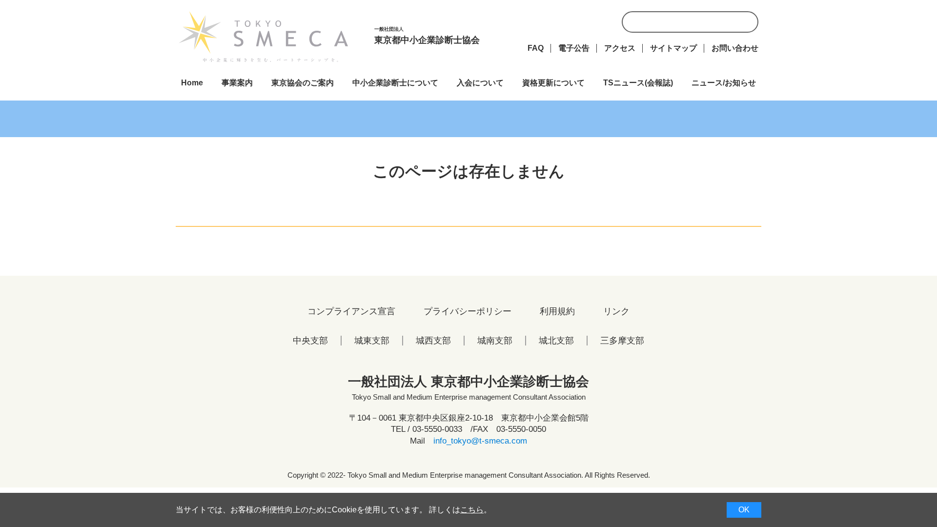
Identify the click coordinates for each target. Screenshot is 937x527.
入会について (480, 83)
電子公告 (574, 48)
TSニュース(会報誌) (638, 83)
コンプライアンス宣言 (351, 311)
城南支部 (494, 340)
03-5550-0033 (437, 429)
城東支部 (371, 340)
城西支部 (433, 340)
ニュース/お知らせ (724, 83)
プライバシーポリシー (467, 311)
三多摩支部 (622, 340)
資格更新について (553, 83)
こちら (472, 510)
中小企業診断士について (395, 83)
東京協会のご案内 (302, 83)
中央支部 (310, 340)
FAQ (536, 48)
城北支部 (556, 340)
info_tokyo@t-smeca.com (480, 441)
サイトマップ (673, 48)
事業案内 (237, 83)
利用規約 (557, 311)
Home (192, 83)
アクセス (619, 48)
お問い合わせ (735, 48)
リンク (616, 311)
